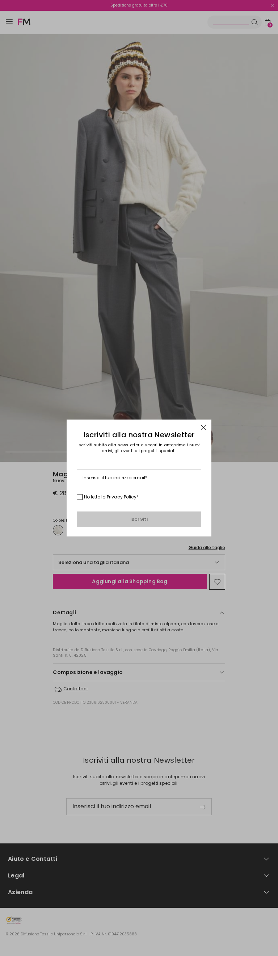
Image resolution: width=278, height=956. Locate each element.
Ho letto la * (111, 497)
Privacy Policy (121, 497)
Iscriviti (139, 519)
